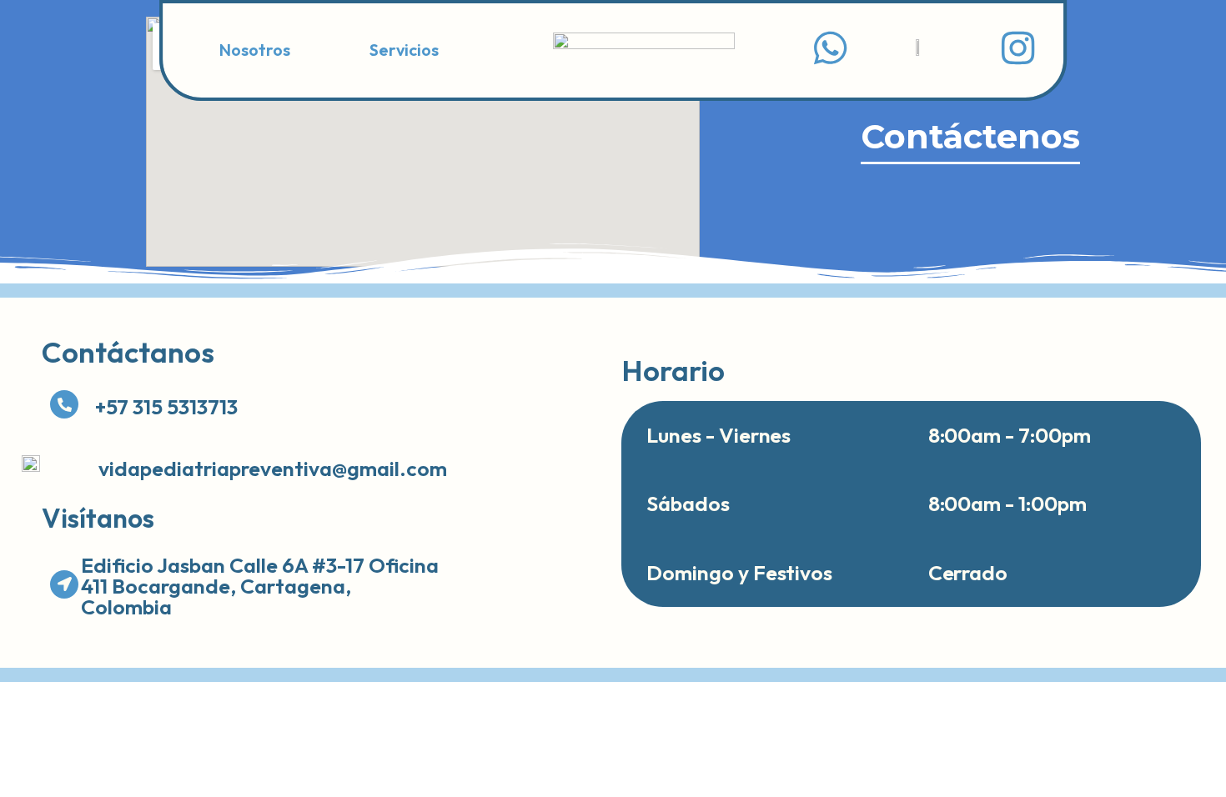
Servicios (404, 50)
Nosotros (254, 50)
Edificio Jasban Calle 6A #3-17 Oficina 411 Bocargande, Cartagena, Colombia (260, 586)
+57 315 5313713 (166, 406)
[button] (408, 50)
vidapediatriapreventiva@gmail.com (272, 468)
